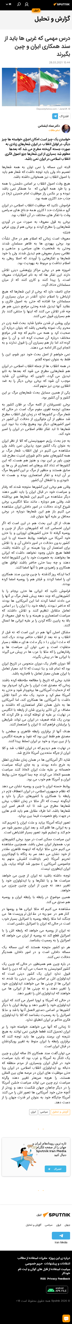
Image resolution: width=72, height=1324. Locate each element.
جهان (67, 1225)
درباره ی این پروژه (59, 1258)
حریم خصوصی (34, 1263)
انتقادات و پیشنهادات (57, 1264)
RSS (43, 1279)
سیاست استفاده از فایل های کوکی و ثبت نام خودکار (44, 1271)
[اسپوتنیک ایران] (62, 6)
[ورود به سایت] (27, 4)
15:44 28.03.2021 (59, 63)
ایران (33, 1112)
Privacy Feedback (58, 1279)
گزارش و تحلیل (60, 1112)
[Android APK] (57, 1290)
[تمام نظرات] (66, 1318)
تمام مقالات (54, 130)
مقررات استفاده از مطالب (32, 1258)
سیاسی (44, 1112)
